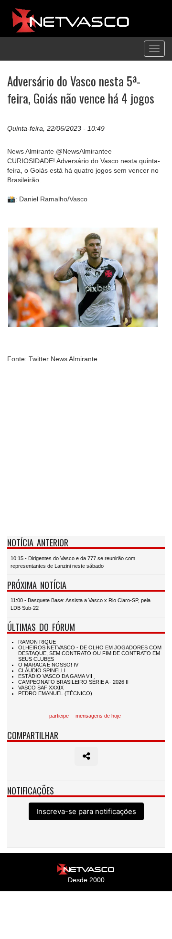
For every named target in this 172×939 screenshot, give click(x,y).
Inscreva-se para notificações (86, 811)
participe (59, 716)
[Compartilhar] (86, 756)
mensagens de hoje (98, 716)
